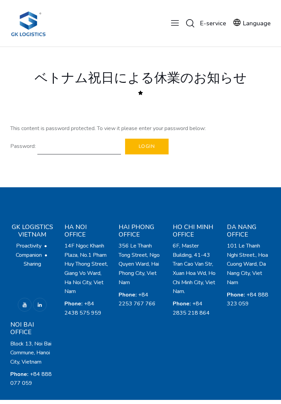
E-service (213, 23)
